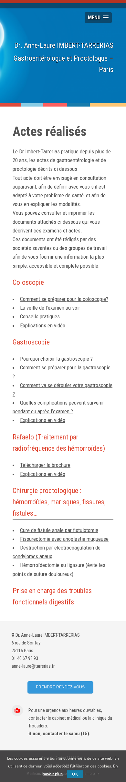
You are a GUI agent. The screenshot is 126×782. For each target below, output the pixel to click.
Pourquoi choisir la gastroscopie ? (56, 358)
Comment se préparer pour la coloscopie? (64, 299)
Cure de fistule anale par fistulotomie (59, 530)
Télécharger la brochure (45, 465)
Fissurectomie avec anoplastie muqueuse (64, 539)
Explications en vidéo (42, 325)
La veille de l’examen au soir (50, 307)
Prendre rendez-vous (60, 687)
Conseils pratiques (40, 316)
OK (75, 774)
